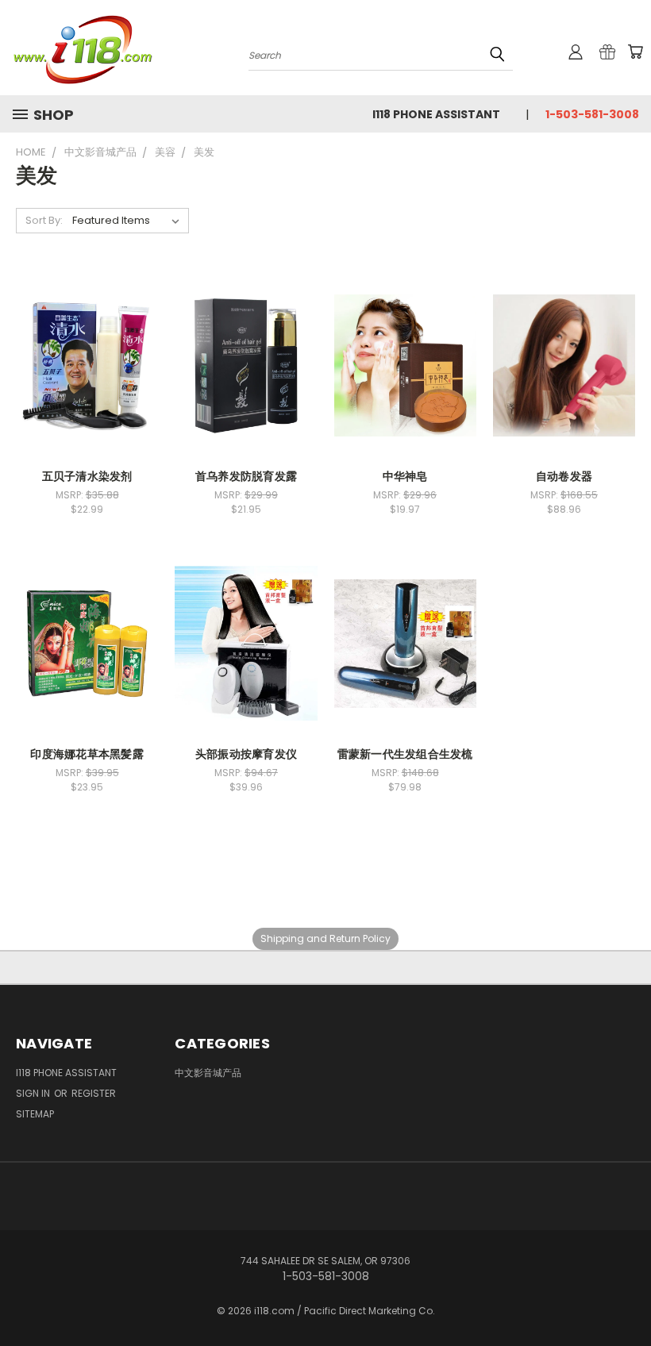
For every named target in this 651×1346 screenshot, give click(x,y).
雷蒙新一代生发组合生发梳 (405, 754)
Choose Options (87, 363)
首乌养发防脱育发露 (246, 476)
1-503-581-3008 (592, 114)
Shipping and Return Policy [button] (325, 938)
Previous (626, 1296)
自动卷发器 (564, 476)
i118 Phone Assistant (436, 114)
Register (93, 1093)
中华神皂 (405, 476)
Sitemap (35, 1114)
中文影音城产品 (208, 1072)
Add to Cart (245, 363)
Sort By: (44, 220)
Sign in (34, 1093)
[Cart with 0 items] (635, 52)
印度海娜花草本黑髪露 (87, 754)
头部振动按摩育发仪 (246, 754)
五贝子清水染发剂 (87, 476)
